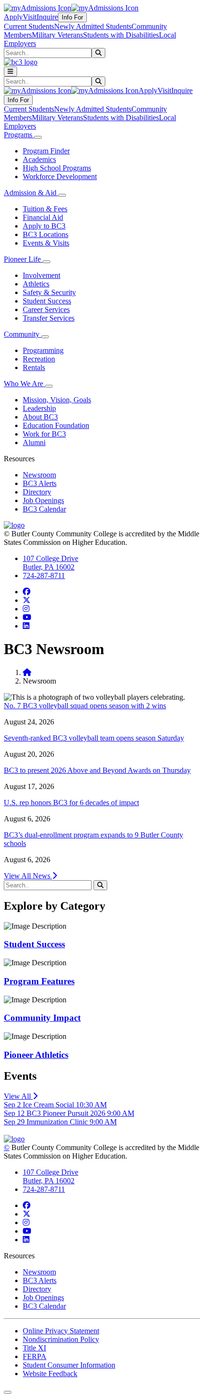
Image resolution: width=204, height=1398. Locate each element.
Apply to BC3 (44, 226)
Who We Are (24, 384)
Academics (39, 159)
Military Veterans (57, 35)
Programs (19, 135)
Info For (72, 17)
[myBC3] (37, 8)
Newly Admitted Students (92, 26)
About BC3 (40, 417)
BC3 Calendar (44, 509)
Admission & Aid (31, 193)
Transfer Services (48, 318)
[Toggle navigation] (10, 71)
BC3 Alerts (39, 483)
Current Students (29, 26)
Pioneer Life (23, 259)
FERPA (34, 1356)
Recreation (39, 359)
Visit (30, 17)
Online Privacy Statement (61, 1331)
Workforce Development (60, 176)
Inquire (47, 17)
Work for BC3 (44, 434)
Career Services (46, 309)
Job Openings (43, 500)
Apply (13, 17)
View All (18, 1096)
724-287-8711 (44, 575)
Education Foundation (56, 425)
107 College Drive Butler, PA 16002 (50, 562)
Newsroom (39, 475)
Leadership (39, 408)
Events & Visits (46, 243)
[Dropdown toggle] (38, 137)
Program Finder (46, 151)
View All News (28, 876)
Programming (43, 350)
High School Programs (57, 168)
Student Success (47, 301)
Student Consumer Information (69, 1365)
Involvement (41, 275)
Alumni (34, 442)
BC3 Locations (45, 234)
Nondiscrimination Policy (61, 1339)
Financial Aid (43, 217)
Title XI (34, 1348)
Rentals (34, 367)
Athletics (36, 284)
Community (22, 334)
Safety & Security (49, 292)
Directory (37, 492)
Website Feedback (50, 1373)
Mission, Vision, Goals (57, 400)
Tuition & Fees (45, 209)
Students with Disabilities (121, 35)
